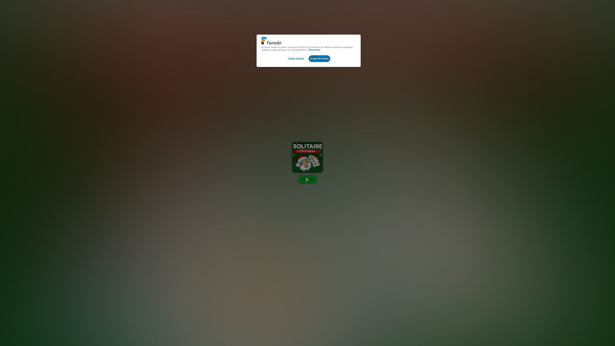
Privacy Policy (314, 50)
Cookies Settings (296, 58)
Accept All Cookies (319, 58)
